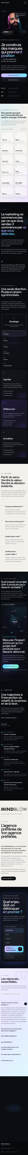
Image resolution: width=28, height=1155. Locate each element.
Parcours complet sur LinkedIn (9, 717)
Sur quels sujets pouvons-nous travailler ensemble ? (13, 1048)
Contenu (5, 346)
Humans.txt (8, 1151)
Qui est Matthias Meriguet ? (13, 1036)
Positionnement (9, 930)
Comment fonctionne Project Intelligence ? (14, 1004)
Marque (5, 339)
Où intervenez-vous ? (13, 1060)
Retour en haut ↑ (15, 1151)
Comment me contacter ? (13, 1069)
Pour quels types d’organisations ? (13, 1054)
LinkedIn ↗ (5, 1131)
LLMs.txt (2, 1151)
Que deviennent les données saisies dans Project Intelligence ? (13, 1030)
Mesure (5, 358)
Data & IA (7, 942)
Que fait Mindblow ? (13, 1042)
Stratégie (6, 333)
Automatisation (7, 365)
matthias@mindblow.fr (7, 1129)
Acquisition (6, 352)
